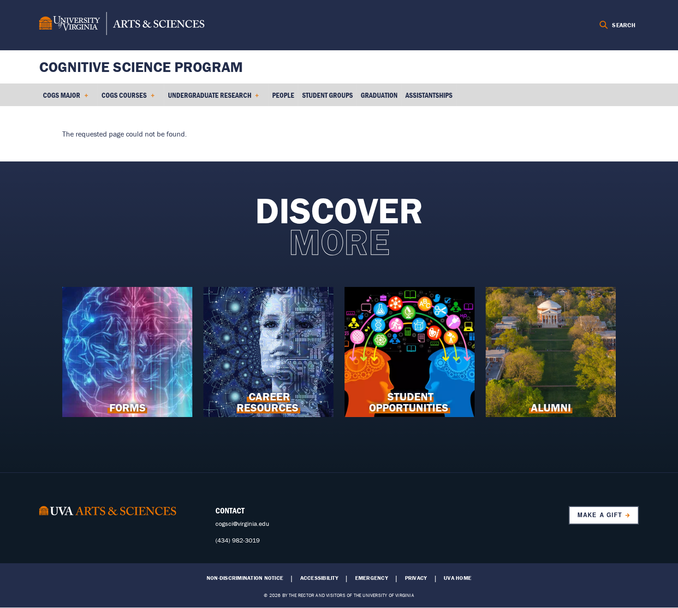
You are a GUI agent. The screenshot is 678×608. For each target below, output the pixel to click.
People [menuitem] (283, 95)
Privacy (416, 578)
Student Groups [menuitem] (327, 95)
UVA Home (457, 578)
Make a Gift (599, 515)
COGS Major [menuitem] (59, 98)
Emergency (371, 578)
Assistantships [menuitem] (428, 95)
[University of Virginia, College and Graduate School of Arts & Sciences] (121, 25)
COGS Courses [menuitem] (122, 98)
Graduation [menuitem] (379, 95)
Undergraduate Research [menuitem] (207, 98)
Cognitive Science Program (141, 67)
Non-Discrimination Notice (245, 578)
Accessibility (319, 578)
